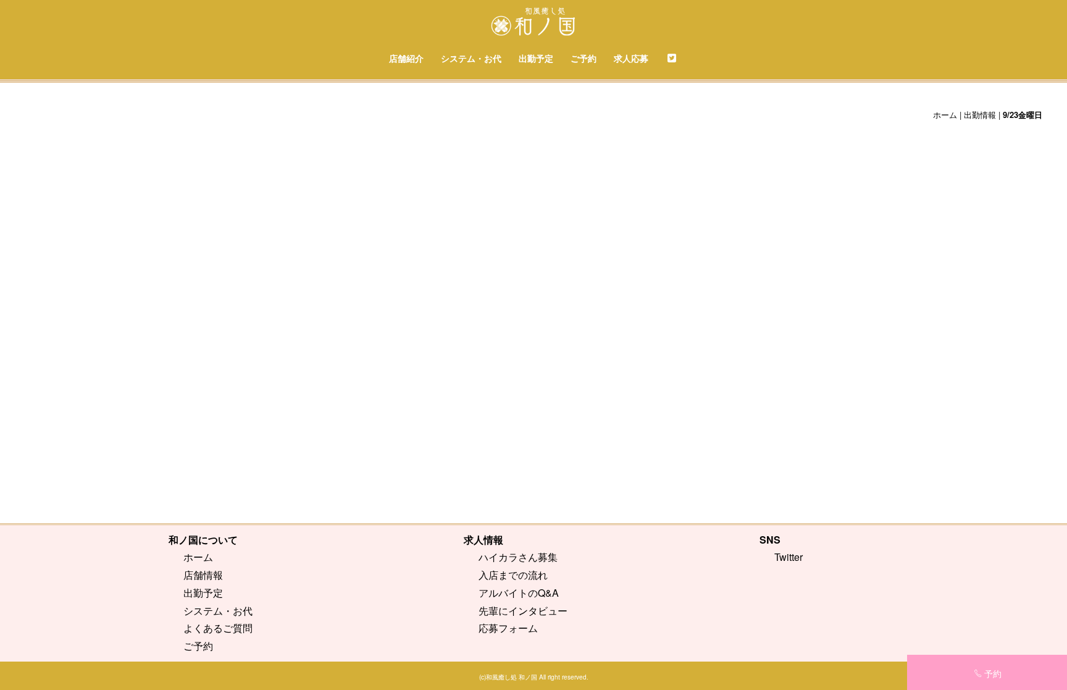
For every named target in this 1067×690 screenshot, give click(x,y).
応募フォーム (508, 628)
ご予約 (583, 58)
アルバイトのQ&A (519, 593)
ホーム (945, 114)
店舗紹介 (406, 58)
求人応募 (631, 58)
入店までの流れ (513, 575)
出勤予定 (536, 58)
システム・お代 (471, 58)
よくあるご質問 (218, 628)
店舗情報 (203, 575)
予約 (993, 673)
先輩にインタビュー (523, 611)
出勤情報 (980, 114)
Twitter (788, 557)
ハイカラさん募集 (518, 557)
